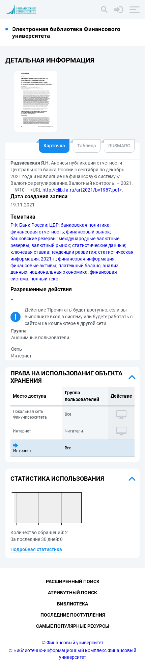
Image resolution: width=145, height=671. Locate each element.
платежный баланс (79, 265)
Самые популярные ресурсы (72, 626)
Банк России (33, 225)
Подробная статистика (36, 549)
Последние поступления (72, 615)
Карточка (54, 145)
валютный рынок (50, 245)
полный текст (45, 278)
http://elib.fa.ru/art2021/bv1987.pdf (80, 190)
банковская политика (85, 225)
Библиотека (72, 603)
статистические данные (98, 245)
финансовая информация (86, 259)
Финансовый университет (75, 642)
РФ (13, 225)
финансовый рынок (88, 231)
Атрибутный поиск (72, 592)
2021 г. (48, 259)
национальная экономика (58, 272)
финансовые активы (33, 265)
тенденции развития (73, 252)
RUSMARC (119, 145)
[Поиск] (104, 9)
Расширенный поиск (72, 581)
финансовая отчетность (37, 231)
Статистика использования (57, 478)
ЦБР (54, 225)
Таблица (86, 145)
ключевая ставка (29, 252)
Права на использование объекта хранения (66, 377)
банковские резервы (33, 238)
